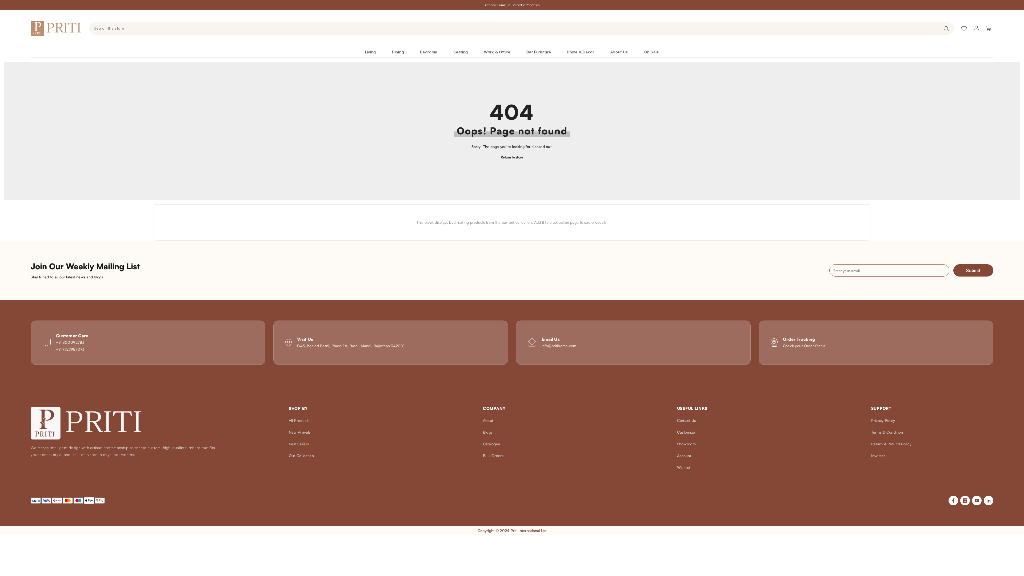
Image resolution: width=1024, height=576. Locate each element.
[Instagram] (965, 500)
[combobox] (515, 28)
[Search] (521, 28)
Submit (973, 270)
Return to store (512, 157)
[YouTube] (977, 500)
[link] (148, 343)
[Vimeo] (988, 500)
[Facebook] (953, 500)
